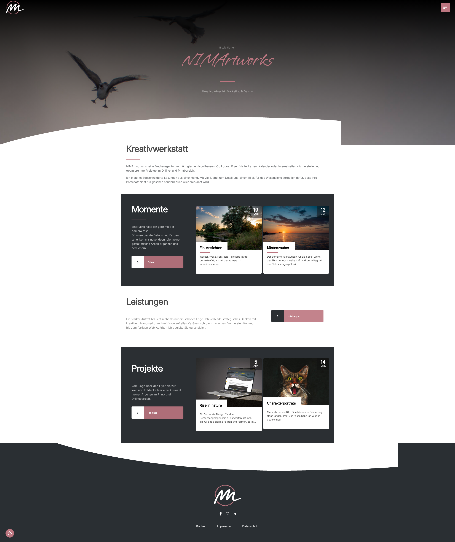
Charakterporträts (281, 403)
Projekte (147, 368)
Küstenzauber (278, 248)
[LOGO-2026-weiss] (227, 495)
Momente (150, 209)
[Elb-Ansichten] (228, 228)
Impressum (224, 526)
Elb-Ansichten (211, 248)
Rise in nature (211, 405)
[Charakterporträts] (296, 381)
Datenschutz (250, 526)
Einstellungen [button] (10, 533)
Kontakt (201, 526)
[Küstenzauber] (296, 228)
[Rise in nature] (228, 382)
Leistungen (147, 301)
